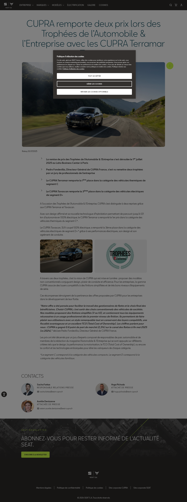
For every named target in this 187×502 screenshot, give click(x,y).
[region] (94, 74)
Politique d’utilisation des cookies (73, 69)
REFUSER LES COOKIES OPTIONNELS (94, 92)
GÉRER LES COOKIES (94, 84)
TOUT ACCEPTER (94, 76)
